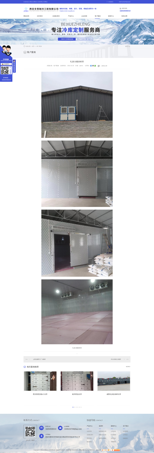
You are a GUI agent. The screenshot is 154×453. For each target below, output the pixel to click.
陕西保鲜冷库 (102, 431)
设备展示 (125, 438)
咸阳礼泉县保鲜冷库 (114, 394)
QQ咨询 (6, 64)
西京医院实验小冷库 (40, 394)
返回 (126, 46)
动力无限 (98, 450)
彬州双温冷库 (77, 394)
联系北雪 (124, 16)
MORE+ (128, 366)
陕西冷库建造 (102, 438)
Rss (86, 450)
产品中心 (71, 16)
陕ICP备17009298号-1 (72, 450)
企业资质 (84, 16)
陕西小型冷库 (102, 434)
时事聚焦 (113, 441)
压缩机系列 (56, 16)
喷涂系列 (89, 441)
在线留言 (110, 2)
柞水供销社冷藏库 (116, 359)
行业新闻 (113, 434)
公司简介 (125, 434)
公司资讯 (113, 431)
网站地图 (81, 450)
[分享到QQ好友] (93, 65)
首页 (33, 46)
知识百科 (113, 438)
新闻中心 (111, 16)
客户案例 (98, 16)
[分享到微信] (95, 65)
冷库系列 (40, 16)
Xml (88, 450)
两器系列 (89, 438)
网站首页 (26, 16)
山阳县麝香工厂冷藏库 (39, 359)
